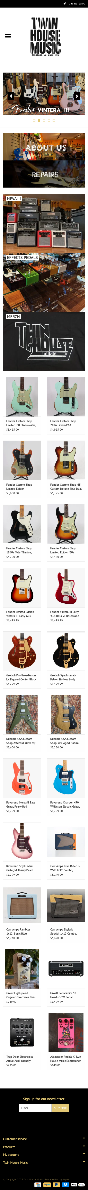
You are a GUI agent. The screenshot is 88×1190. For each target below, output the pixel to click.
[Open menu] (8, 36)
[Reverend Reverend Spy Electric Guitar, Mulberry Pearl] (22, 842)
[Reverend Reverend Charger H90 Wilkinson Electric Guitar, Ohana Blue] (66, 778)
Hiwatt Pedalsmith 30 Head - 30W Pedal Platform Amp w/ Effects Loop (65, 995)
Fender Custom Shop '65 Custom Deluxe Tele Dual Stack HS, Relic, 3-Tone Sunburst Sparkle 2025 (66, 487)
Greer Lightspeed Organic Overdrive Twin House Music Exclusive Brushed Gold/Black (20, 995)
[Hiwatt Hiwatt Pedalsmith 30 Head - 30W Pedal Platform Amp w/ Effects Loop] (66, 969)
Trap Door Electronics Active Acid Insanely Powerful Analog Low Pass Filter (19, 1059)
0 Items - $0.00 (76, 3)
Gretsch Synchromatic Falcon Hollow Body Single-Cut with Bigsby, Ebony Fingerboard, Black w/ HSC (65, 677)
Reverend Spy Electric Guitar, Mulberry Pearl (19, 868)
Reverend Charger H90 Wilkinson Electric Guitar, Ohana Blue (65, 805)
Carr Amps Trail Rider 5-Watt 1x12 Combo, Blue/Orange (65, 868)
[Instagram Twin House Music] (47, 1120)
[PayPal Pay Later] (56, 1184)
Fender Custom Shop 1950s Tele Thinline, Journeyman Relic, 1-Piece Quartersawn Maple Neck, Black (19, 550)
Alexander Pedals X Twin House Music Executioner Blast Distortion (65, 1059)
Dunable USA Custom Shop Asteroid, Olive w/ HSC (20, 741)
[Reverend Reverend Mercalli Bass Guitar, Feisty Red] (22, 778)
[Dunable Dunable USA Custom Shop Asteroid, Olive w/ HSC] (22, 714)
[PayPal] (46, 1184)
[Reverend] (44, 94)
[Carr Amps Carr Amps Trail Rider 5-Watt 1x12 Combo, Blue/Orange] (66, 842)
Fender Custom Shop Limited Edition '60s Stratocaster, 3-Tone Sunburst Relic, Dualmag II (65, 550)
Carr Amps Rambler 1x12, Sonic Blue (18, 931)
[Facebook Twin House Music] (40, 1120)
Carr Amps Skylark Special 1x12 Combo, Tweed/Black (63, 932)
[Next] (77, 96)
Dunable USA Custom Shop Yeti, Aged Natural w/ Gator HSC (64, 741)
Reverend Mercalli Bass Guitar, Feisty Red (20, 804)
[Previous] (11, 96)
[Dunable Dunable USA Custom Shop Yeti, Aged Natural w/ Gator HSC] (66, 714)
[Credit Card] (37, 1184)
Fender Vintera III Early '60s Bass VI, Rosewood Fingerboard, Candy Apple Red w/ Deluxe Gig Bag (66, 614)
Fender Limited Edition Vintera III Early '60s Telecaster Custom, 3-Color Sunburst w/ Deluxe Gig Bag (20, 614)
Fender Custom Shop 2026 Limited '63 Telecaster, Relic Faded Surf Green (64, 423)
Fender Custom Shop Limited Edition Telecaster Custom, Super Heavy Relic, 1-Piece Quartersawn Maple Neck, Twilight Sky (22, 487)
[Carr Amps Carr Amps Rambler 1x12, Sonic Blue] (22, 905)
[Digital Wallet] (77, 1184)
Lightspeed (65, 1179)
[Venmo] (65, 1184)
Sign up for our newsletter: (44, 1099)
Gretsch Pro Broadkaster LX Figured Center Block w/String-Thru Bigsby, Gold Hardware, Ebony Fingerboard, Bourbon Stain (21, 677)
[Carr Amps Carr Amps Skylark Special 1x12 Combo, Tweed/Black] (66, 905)
